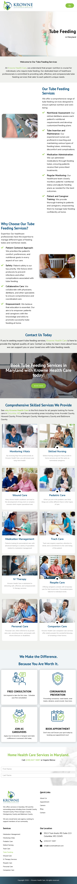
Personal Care (8, 866)
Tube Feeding (8, 852)
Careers (42, 805)
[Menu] (69, 5)
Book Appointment (58, 728)
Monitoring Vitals (9, 838)
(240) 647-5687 (33, 760)
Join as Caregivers (19, 730)
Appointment (44, 802)
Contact (42, 813)
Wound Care (7, 856)
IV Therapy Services (10, 859)
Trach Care (6, 849)
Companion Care (8, 870)
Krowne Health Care (17, 68)
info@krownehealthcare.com (54, 846)
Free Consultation (19, 691)
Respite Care (7, 863)
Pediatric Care (8, 841)
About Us (43, 798)
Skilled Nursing (8, 845)
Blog (41, 809)
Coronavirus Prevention (58, 693)
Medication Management (11, 834)
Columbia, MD (14, 413)
